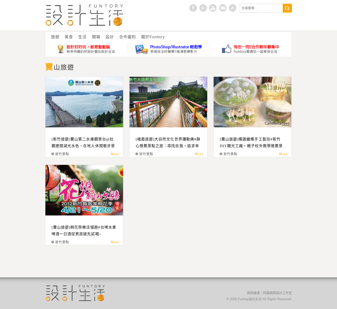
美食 (69, 37)
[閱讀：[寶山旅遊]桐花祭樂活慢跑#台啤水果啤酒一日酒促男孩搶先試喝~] (84, 190)
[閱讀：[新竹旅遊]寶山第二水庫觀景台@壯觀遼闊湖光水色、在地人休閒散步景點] (84, 102)
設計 (110, 37)
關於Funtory (153, 37)
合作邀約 (127, 37)
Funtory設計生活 (84, 15)
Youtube (213, 8)
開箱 (96, 37)
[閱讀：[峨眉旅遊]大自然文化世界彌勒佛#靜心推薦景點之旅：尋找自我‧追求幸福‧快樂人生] (168, 102)
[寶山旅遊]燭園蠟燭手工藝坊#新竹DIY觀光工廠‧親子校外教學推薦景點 (251, 145)
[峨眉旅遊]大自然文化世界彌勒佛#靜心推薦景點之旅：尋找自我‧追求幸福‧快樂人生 (168, 145)
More (115, 154)
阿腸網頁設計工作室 (277, 293)
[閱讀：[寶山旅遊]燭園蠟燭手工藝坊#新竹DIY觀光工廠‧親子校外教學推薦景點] (252, 102)
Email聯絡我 (222, 8)
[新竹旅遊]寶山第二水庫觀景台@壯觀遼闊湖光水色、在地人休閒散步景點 (83, 145)
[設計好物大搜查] (86, 48)
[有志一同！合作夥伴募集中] (251, 48)
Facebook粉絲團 (193, 8)
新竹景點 (62, 154)
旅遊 (55, 37)
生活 (82, 37)
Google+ (203, 8)
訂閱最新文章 (232, 8)
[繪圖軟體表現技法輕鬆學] (169, 48)
